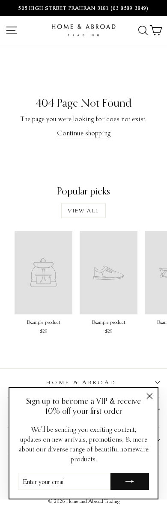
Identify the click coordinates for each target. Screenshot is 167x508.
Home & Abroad (81, 382)
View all (83, 210)
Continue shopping (83, 132)
